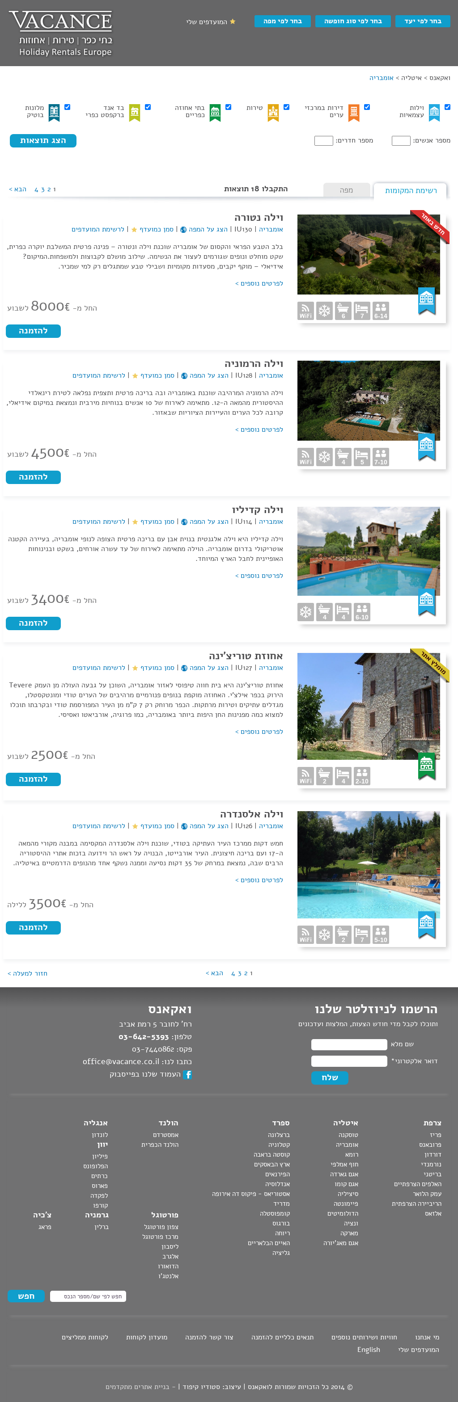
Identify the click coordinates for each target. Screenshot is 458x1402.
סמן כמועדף (155, 229)
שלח (330, 1077)
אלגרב (170, 1256)
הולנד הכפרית (159, 1144)
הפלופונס (95, 1166)
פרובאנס (430, 1144)
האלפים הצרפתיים (417, 1183)
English (368, 1350)
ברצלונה (279, 1134)
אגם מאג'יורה (340, 1242)
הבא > (17, 189)
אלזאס (433, 1213)
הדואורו (168, 1266)
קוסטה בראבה (272, 1154)
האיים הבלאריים (269, 1242)
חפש (26, 1296)
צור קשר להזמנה (209, 1337)
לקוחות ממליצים (85, 1337)
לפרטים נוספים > (259, 283)
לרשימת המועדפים (98, 229)
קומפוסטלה (275, 1213)
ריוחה (282, 1233)
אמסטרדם (165, 1134)
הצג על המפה (207, 229)
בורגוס (281, 1223)
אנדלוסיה (277, 1183)
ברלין (101, 1226)
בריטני (432, 1174)
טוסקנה (348, 1134)
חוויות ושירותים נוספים (364, 1337)
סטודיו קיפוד (201, 1387)
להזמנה (33, 330)
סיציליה (348, 1193)
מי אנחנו (427, 1337)
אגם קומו (346, 1183)
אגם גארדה (344, 1174)
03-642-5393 (144, 1036)
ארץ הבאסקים (272, 1164)
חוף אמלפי (344, 1164)
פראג (44, 1226)
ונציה (351, 1223)
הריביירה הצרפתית (416, 1203)
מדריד (281, 1203)
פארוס (100, 1185)
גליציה (281, 1252)
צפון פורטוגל (161, 1226)
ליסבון (169, 1246)
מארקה (349, 1233)
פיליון (100, 1156)
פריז (435, 1134)
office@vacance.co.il (121, 1061)
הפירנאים (277, 1174)
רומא (351, 1154)
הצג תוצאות (43, 140)
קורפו (100, 1205)
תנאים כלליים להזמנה (282, 1337)
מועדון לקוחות (146, 1337)
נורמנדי (431, 1164)
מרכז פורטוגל (160, 1236)
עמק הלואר (427, 1193)
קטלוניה (279, 1144)
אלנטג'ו (168, 1275)
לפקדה (99, 1195)
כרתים (99, 1175)
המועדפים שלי (418, 1350)
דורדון (432, 1154)
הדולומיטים (342, 1213)
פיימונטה (346, 1203)
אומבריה (270, 229)
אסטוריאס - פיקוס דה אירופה (251, 1193)
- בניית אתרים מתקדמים (141, 1387)
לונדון (100, 1134)
